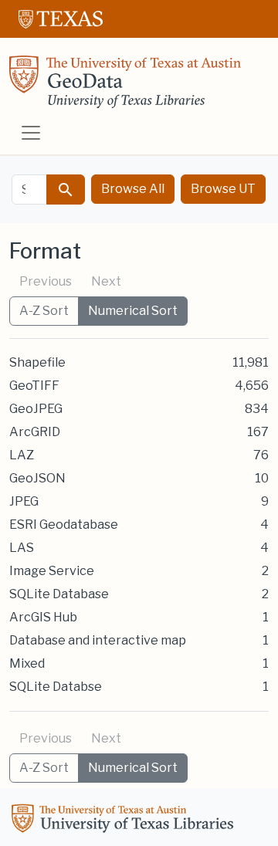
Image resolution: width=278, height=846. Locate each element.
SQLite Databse (55, 686)
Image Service (51, 570)
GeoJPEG (36, 408)
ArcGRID (34, 432)
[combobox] (29, 189)
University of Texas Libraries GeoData (125, 86)
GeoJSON (37, 478)
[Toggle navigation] (31, 132)
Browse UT (223, 188)
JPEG (24, 501)
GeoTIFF (34, 385)
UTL (125, 820)
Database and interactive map (97, 640)
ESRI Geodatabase (63, 524)
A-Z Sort (44, 310)
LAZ (21, 455)
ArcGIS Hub (43, 617)
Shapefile (37, 362)
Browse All (132, 188)
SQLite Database (59, 594)
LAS (21, 547)
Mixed (27, 663)
